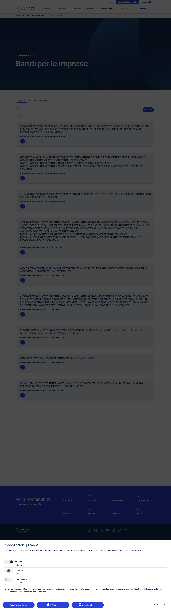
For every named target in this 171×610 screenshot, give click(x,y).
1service (19, 582)
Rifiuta (53, 605)
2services (20, 565)
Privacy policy (135, 550)
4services (20, 574)
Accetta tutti (87, 605)
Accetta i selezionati (18, 605)
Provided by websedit (161, 605)
